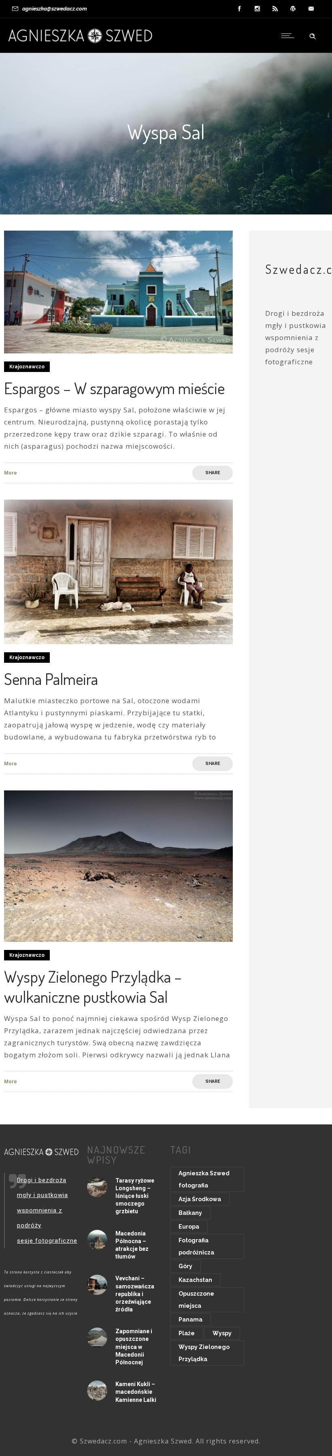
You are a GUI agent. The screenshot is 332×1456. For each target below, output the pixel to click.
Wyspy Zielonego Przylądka (204, 1353)
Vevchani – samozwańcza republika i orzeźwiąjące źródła (134, 1294)
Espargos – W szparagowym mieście (114, 388)
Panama (190, 1319)
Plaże (187, 1333)
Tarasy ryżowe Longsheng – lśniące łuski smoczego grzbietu (134, 1196)
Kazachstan (195, 1280)
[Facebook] (240, 9)
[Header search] (313, 35)
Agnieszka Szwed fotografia (204, 1179)
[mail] (311, 9)
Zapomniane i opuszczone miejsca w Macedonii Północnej (133, 1347)
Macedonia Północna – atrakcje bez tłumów (132, 1245)
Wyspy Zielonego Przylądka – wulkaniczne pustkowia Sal (93, 986)
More (10, 473)
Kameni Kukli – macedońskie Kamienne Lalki (135, 1392)
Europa (189, 1226)
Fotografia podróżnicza (196, 1246)
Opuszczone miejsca (196, 1299)
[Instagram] (257, 9)
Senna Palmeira (51, 678)
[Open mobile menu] (289, 35)
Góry (185, 1266)
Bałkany (190, 1213)
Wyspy (222, 1333)
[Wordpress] (293, 9)
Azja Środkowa (200, 1199)
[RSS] (275, 9)
